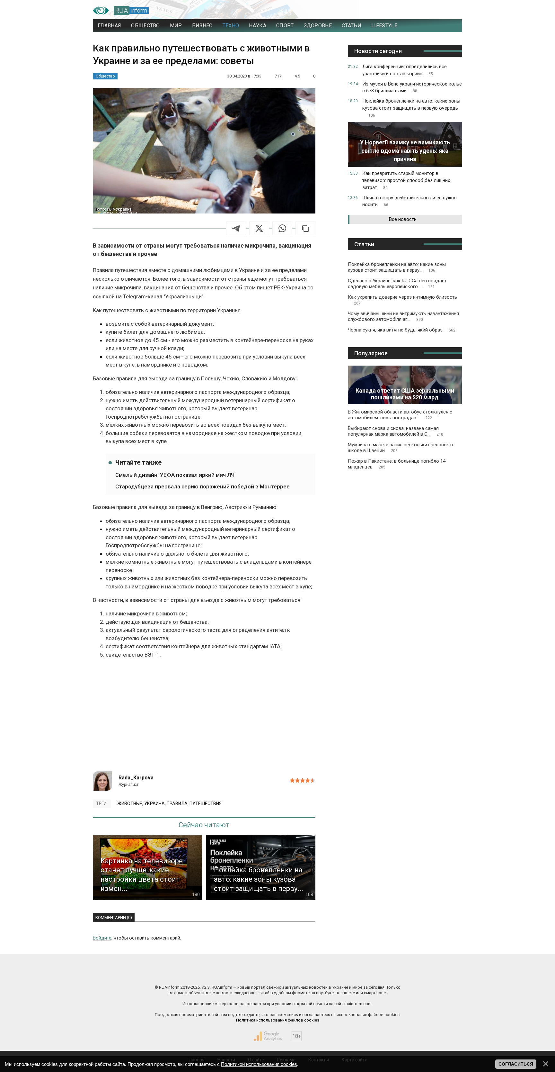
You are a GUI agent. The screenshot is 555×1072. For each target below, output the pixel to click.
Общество (105, 76)
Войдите (102, 938)
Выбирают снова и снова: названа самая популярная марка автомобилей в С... (395, 431)
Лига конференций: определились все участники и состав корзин (404, 70)
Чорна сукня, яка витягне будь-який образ (401, 330)
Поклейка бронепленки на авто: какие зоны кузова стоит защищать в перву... (397, 267)
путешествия (205, 803)
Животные (129, 803)
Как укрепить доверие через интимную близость (402, 299)
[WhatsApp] (282, 228)
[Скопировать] (305, 228)
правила (177, 803)
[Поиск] (429, 11)
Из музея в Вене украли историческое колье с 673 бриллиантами (412, 87)
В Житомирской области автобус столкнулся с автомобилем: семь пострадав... (400, 415)
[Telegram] (236, 228)
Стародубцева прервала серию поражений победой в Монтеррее (202, 486)
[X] (259, 228)
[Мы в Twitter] (342, 973)
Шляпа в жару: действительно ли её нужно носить (409, 201)
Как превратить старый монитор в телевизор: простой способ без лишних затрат (406, 180)
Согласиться (515, 1064)
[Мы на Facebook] (213, 973)
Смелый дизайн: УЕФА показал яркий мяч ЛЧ (174, 475)
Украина (154, 803)
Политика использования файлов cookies (277, 1020)
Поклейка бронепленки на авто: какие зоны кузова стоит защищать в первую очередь (411, 108)
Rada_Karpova (136, 778)
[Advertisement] (204, 717)
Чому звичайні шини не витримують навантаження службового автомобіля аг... (403, 316)
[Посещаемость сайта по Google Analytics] (268, 1036)
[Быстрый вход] (451, 11)
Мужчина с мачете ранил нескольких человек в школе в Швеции (400, 447)
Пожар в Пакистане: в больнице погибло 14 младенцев (396, 464)
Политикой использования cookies (259, 1064)
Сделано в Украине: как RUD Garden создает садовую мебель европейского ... (397, 283)
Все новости (403, 219)
